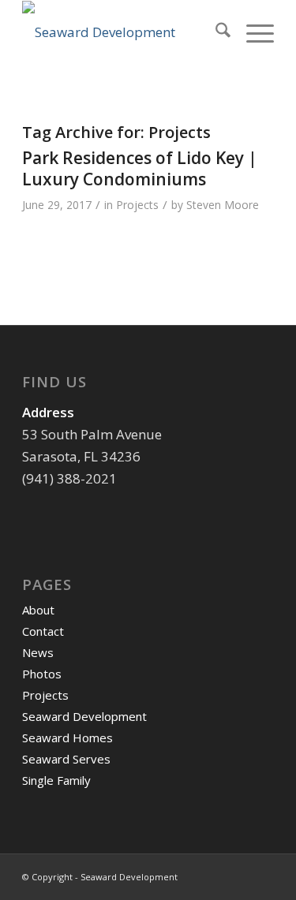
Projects (137, 204)
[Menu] (252, 32)
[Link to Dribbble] (262, 874)
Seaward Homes (67, 737)
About (38, 610)
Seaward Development (84, 716)
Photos (42, 674)
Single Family (56, 780)
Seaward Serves (66, 759)
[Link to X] (238, 874)
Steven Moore (222, 204)
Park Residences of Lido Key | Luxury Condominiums (139, 168)
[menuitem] (215, 32)
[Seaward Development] (122, 32)
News (38, 652)
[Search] (215, 32)
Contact (43, 631)
